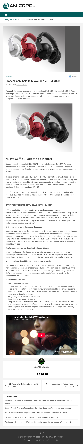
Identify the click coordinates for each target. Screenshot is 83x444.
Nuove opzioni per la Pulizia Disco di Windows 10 (60, 385)
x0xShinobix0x (22, 85)
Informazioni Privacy (54, 437)
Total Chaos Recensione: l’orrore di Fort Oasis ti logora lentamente (31, 417)
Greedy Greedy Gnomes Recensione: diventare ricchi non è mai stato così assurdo (38, 408)
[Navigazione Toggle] (5, 14)
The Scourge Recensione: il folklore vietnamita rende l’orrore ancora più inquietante (38, 422)
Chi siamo (28, 440)
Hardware (9, 76)
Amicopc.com (38, 437)
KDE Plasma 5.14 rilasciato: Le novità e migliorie (23, 385)
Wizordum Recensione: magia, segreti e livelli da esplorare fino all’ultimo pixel (36, 413)
